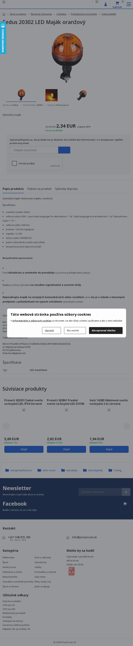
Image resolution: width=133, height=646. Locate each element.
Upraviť (49, 330)
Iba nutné (73, 330)
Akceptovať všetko (104, 330)
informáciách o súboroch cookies (31, 320)
